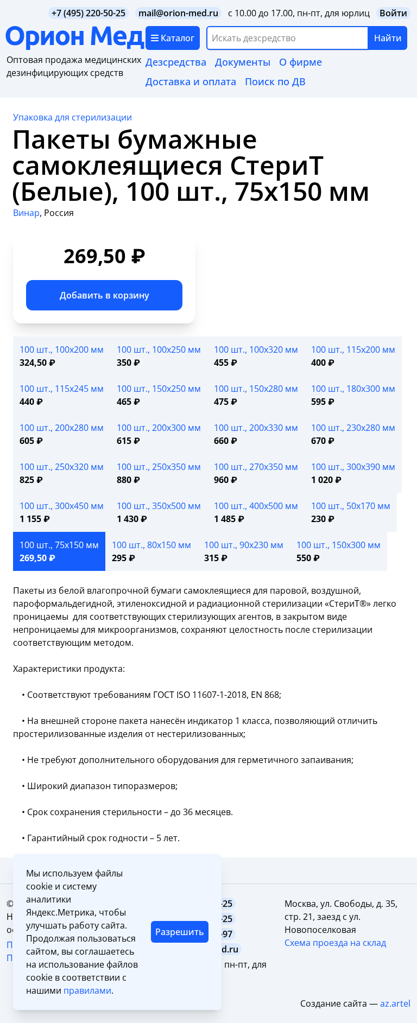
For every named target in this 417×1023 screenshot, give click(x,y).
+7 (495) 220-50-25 (88, 13)
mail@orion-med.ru (178, 13)
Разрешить (179, 932)
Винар (26, 213)
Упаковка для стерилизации (72, 117)
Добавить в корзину (104, 295)
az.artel (395, 1003)
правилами (87, 990)
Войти (393, 13)
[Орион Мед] (75, 38)
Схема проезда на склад (335, 943)
